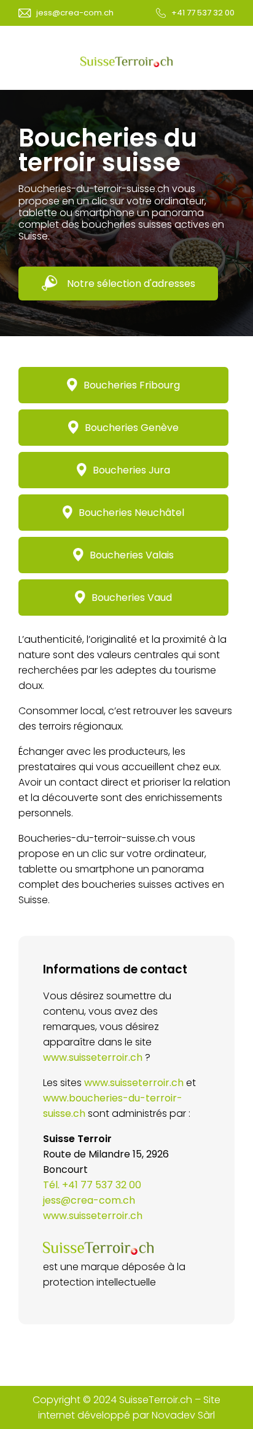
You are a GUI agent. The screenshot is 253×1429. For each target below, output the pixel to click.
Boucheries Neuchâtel (131, 512)
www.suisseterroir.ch (92, 1057)
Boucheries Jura (131, 470)
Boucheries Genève (132, 428)
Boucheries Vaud (131, 597)
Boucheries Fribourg (132, 385)
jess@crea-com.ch (75, 12)
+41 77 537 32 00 (203, 12)
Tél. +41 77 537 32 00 (92, 1185)
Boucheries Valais (132, 555)
